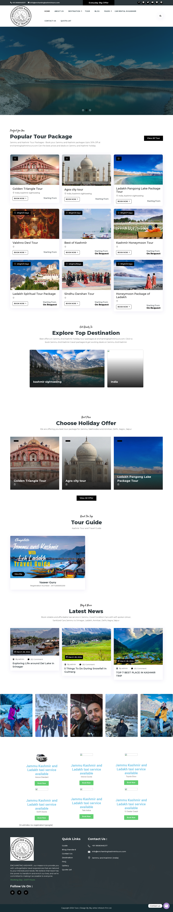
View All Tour (153, 138)
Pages (107, 11)
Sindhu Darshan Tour (79, 293)
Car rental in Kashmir (125, 11)
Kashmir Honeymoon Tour (134, 242)
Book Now (19, 198)
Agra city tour (73, 189)
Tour (87, 11)
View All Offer (86, 498)
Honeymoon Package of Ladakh (133, 295)
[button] (83, 110)
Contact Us (50, 21)
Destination (74, 11)
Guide (65, 845)
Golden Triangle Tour (28, 188)
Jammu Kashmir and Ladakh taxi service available (41, 770)
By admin (19, 659)
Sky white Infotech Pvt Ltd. (100, 908)
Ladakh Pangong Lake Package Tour (138, 190)
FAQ (64, 861)
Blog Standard (69, 849)
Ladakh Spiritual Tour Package (34, 293)
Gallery (65, 865)
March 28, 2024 (23, 652)
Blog (97, 11)
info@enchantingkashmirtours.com (45, 3)
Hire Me (18, 574)
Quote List (66, 21)
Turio (76, 908)
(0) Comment (36, 659)
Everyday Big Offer (99, 3)
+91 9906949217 (19, 3)
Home (47, 11)
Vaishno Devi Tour (25, 242)
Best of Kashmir (75, 242)
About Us (59, 11)
